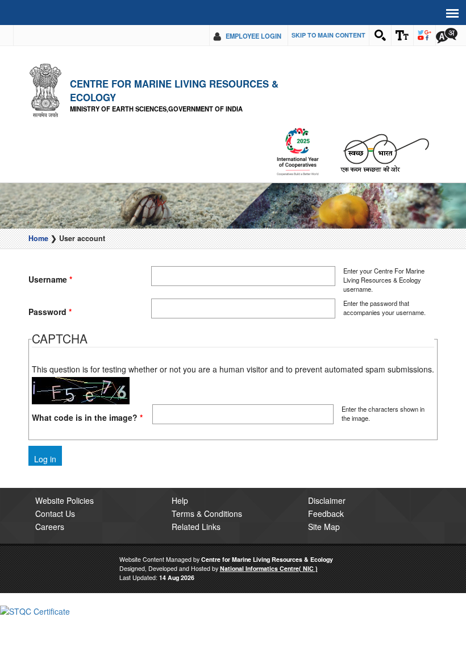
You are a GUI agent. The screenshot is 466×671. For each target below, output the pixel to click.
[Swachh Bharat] (297, 152)
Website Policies (64, 500)
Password (50, 311)
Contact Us (55, 513)
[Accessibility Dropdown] (402, 35)
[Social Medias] (424, 35)
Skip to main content (328, 35)
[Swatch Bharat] (384, 152)
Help (180, 500)
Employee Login (253, 35)
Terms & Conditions (207, 513)
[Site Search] (380, 35)
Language (446, 35)
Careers (49, 526)
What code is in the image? (87, 417)
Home (38, 238)
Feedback (326, 513)
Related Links (196, 526)
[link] (35, 610)
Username (50, 279)
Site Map (324, 526)
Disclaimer (327, 500)
